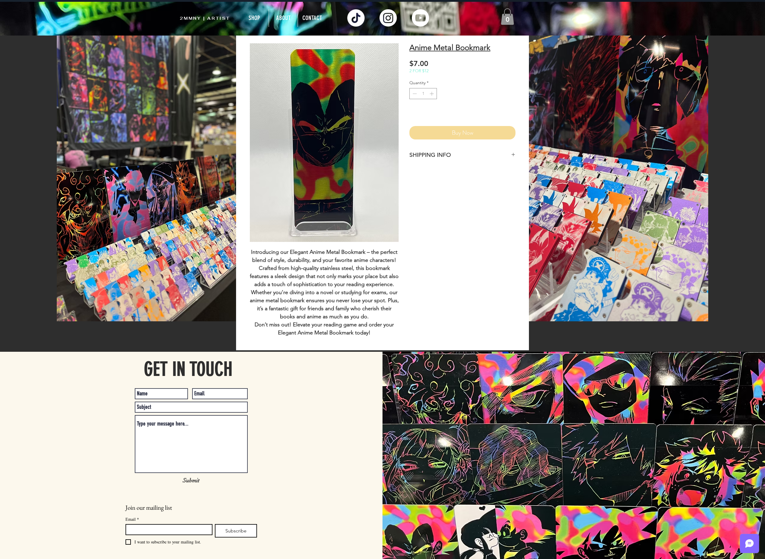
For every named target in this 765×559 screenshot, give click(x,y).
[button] (507, 16)
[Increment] (432, 93)
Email (132, 519)
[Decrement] (414, 93)
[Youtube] (420, 18)
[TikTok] (356, 18)
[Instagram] (388, 18)
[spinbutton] (423, 93)
